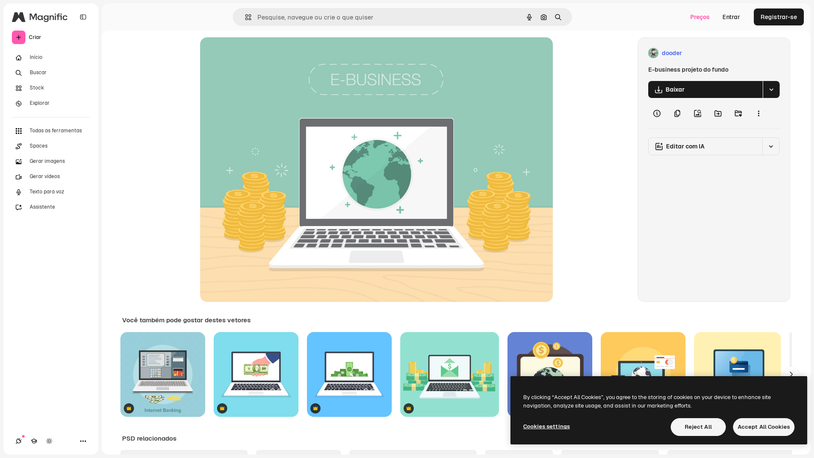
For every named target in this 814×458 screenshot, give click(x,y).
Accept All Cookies (764, 426)
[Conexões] (18, 441)
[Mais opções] (758, 113)
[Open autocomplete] (244, 17)
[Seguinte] (791, 374)
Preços (700, 17)
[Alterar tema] (49, 441)
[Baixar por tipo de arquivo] (771, 89)
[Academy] (34, 441)
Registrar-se (779, 17)
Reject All (698, 426)
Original (254, 53)
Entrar (731, 17)
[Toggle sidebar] (83, 17)
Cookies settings (546, 426)
